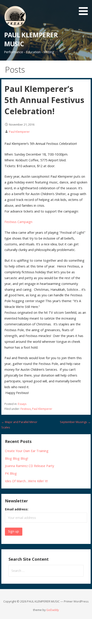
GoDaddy (52, 610)
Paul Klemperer (19, 132)
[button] (85, 8)
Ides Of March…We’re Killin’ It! (26, 481)
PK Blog (11, 473)
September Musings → (75, 422)
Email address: (16, 509)
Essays (22, 404)
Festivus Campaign (18, 222)
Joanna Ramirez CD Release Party (29, 466)
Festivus (26, 409)
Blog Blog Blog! (16, 458)
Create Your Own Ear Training (26, 451)
